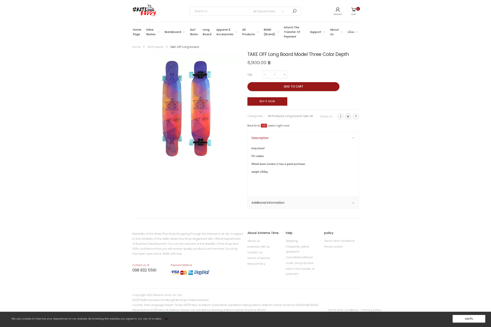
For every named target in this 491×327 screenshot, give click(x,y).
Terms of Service (258, 258)
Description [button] (260, 138)
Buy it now (267, 101)
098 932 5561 (144, 270)
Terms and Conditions (339, 241)
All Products (276, 116)
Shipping (292, 241)
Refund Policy (256, 264)
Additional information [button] (267, 202)
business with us (258, 247)
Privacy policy (333, 247)
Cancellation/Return (299, 257)
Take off (307, 116)
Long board (293, 116)
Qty (250, 74)
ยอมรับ (469, 318)
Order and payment (299, 263)
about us (253, 241)
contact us (254, 252)
